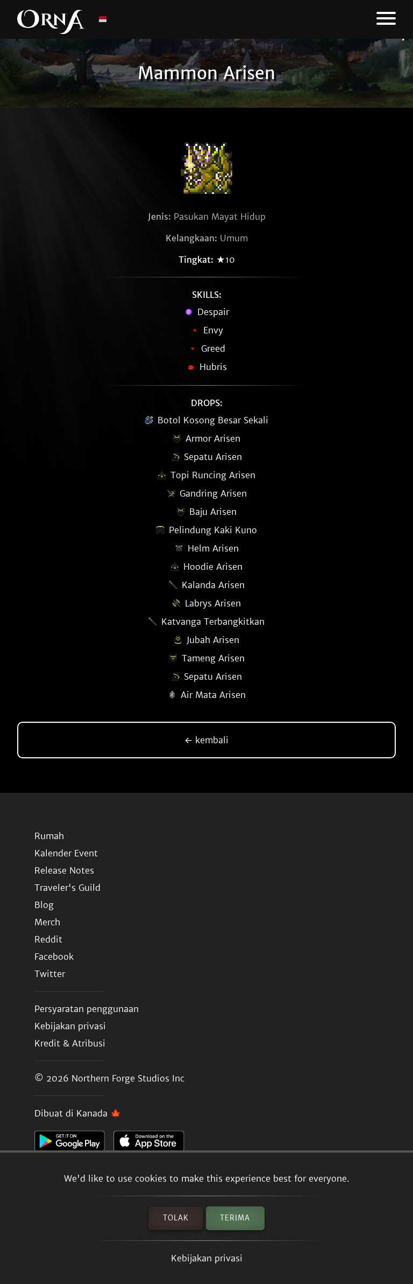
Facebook (54, 956)
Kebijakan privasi (207, 1258)
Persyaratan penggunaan (86, 1008)
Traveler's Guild (67, 887)
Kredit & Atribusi (69, 1043)
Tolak (176, 1218)
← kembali (206, 740)
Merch (47, 922)
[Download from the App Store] (153, 1144)
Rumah (49, 836)
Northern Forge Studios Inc (128, 1078)
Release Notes (64, 870)
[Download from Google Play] (73, 1144)
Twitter (49, 973)
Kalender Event (66, 853)
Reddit (48, 939)
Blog (44, 904)
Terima (235, 1218)
